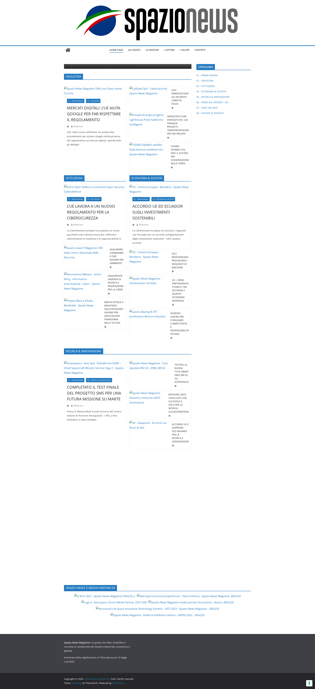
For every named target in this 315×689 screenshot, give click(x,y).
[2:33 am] (133, 225)
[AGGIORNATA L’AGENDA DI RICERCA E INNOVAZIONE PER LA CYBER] (84, 284)
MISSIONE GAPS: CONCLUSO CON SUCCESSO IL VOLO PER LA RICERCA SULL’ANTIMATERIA (178, 403)
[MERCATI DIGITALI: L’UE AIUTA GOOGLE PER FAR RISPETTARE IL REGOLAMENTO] (95, 91)
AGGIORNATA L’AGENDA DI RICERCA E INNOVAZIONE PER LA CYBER (116, 282)
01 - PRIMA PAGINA (75, 101)
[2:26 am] (109, 293)
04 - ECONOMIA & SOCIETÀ (163, 199)
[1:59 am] (173, 271)
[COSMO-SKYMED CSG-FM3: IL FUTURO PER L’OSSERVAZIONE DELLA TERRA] (148, 156)
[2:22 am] (68, 406)
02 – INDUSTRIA (204, 80)
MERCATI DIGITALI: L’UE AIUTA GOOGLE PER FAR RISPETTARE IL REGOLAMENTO (94, 113)
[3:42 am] (68, 225)
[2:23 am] (171, 338)
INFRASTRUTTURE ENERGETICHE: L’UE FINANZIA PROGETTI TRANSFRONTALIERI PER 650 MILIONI (178, 125)
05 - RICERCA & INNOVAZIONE (99, 380)
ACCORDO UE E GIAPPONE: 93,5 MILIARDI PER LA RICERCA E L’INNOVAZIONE (180, 433)
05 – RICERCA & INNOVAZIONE (213, 96)
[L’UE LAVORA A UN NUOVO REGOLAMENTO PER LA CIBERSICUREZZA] (95, 189)
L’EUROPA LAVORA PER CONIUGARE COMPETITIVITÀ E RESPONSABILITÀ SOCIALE (179, 323)
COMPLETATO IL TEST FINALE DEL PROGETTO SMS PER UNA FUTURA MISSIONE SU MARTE (94, 393)
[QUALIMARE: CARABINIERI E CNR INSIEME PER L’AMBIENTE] (85, 258)
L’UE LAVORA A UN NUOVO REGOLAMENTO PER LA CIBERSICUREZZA (91, 212)
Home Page (116, 49)
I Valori (184, 49)
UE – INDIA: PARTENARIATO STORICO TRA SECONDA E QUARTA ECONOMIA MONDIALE (180, 290)
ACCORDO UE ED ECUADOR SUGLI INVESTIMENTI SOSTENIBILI (157, 212)
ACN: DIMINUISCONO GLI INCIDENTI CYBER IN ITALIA (180, 96)
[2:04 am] (168, 138)
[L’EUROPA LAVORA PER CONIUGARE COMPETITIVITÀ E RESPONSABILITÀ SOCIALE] (148, 325)
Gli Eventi (134, 49)
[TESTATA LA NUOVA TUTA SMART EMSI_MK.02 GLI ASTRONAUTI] (150, 375)
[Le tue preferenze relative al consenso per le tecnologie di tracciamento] (309, 683)
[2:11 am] (169, 416)
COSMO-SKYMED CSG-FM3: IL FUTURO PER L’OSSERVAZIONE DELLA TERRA (180, 155)
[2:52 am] (173, 445)
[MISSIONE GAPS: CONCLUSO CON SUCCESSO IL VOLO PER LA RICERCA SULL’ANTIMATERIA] (147, 405)
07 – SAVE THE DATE (207, 107)
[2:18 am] (68, 126)
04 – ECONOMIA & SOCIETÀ (211, 91)
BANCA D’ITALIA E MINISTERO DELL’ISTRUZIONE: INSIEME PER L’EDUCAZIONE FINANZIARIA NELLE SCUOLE (114, 312)
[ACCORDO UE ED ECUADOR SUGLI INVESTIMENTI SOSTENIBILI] (160, 189)
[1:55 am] (172, 167)
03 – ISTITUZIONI (205, 86)
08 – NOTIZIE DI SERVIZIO (210, 113)
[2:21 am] (176, 386)
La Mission (152, 49)
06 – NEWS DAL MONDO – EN (212, 102)
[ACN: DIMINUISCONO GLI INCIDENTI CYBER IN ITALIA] (149, 98)
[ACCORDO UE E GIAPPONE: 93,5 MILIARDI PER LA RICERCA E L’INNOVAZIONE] (149, 434)
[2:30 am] (173, 305)
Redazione (78, 126)
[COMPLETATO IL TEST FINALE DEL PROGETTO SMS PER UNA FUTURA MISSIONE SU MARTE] (95, 368)
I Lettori (169, 49)
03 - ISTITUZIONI (93, 199)
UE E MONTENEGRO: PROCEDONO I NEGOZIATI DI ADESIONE (180, 260)
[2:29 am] (111, 267)
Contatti (200, 49)
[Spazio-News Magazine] (68, 50)
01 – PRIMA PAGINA (207, 75)
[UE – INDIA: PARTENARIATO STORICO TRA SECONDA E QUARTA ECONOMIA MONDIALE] (149, 292)
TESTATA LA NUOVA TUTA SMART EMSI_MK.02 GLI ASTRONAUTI (182, 373)
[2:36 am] (172, 108)
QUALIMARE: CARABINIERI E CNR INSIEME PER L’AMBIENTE (117, 256)
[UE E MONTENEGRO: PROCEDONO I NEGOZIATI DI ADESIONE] (149, 262)
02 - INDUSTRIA (93, 101)
